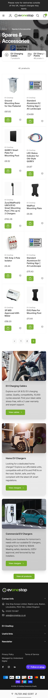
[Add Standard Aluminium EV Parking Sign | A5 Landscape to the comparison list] (42, 121)
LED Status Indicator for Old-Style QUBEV (33, 157)
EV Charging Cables (17, 55)
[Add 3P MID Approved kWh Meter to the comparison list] (20, 328)
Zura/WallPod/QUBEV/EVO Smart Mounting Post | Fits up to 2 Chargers (12, 208)
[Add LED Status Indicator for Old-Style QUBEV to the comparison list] (42, 173)
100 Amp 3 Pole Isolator (12, 259)
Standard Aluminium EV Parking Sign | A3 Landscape (34, 262)
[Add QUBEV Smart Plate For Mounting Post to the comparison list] (20, 171)
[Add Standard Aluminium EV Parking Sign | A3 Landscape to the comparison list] (42, 278)
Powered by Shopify (30, 686)
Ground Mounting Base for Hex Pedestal (13, 103)
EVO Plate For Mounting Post (34, 311)
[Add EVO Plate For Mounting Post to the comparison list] (42, 326)
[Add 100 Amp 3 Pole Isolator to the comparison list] (20, 275)
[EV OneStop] (15, 591)
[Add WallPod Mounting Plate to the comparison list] (42, 223)
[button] (3, 15)
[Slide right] (43, 56)
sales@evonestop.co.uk (16, 615)
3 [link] (33, 341)
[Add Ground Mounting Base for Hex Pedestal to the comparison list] (20, 120)
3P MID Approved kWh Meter (12, 313)
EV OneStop (20, 686)
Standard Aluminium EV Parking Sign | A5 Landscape (34, 104)
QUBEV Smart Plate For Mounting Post (12, 153)
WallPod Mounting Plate (34, 207)
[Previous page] (14, 341)
